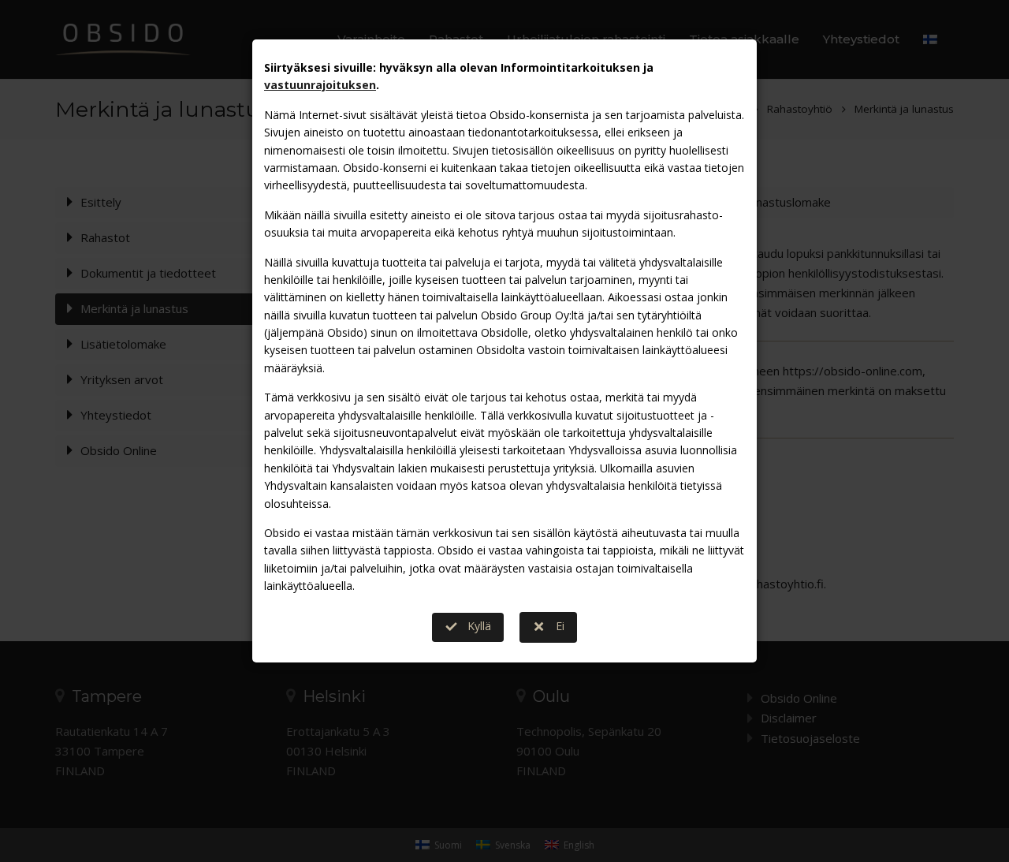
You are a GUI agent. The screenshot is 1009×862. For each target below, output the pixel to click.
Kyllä (479, 625)
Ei (560, 625)
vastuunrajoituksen (320, 84)
